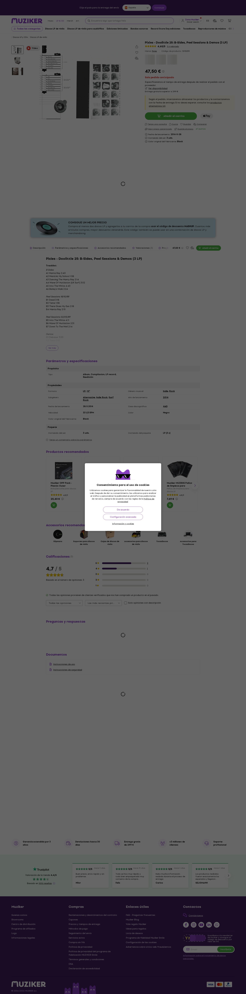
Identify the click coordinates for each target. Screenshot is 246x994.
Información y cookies (123, 523)
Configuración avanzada (123, 517)
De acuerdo (123, 509)
